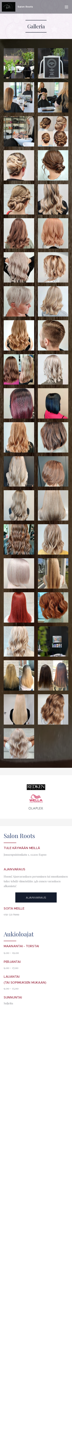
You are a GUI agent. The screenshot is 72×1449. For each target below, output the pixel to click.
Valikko (66, 6)
